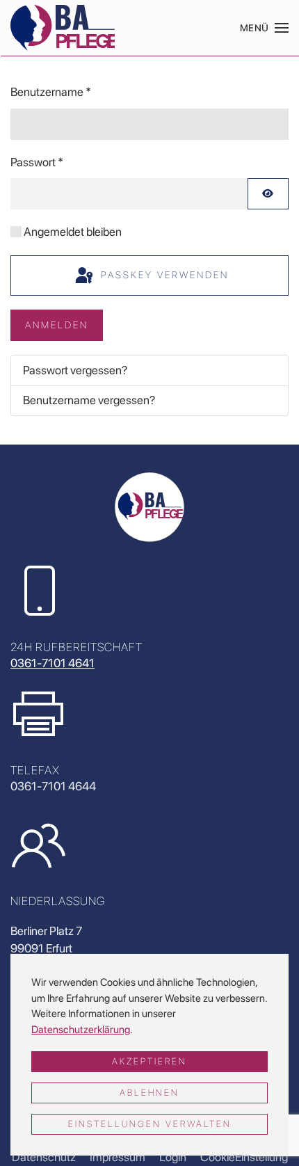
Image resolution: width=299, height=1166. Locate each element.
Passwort (36, 162)
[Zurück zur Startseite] (62, 28)
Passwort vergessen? (75, 370)
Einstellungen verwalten (150, 1124)
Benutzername (50, 92)
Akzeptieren (149, 1061)
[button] (264, 28)
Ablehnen (149, 1092)
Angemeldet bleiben (73, 232)
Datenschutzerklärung (80, 1029)
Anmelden (56, 324)
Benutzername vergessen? (89, 400)
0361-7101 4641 (52, 663)
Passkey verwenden (163, 274)
